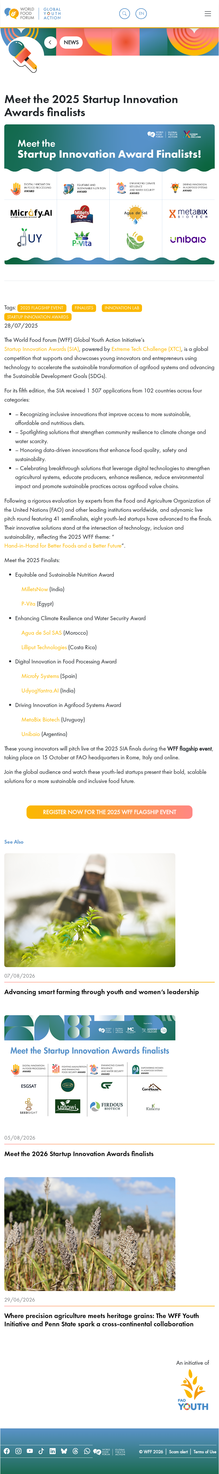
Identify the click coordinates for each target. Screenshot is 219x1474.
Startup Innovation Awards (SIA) (41, 349)
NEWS (71, 42)
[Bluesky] (64, 1451)
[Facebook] (7, 1451)
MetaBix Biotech (40, 719)
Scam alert (178, 1452)
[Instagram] (18, 1451)
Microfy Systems (40, 676)
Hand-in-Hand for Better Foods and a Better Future (62, 545)
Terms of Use (205, 1452)
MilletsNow (34, 589)
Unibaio (30, 734)
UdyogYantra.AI (40, 690)
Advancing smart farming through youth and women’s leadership (101, 992)
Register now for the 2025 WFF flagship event (109, 812)
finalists (84, 308)
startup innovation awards (37, 317)
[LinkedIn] (52, 1451)
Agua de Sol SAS (41, 632)
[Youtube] (29, 1451)
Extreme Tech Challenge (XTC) (146, 349)
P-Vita (28, 603)
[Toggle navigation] (208, 13)
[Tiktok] (41, 1451)
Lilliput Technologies (44, 647)
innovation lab (122, 308)
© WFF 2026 (151, 1452)
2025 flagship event (41, 308)
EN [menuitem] (141, 13)
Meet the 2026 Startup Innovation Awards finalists (79, 1154)
